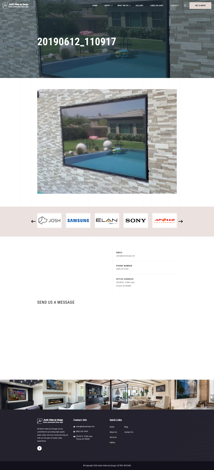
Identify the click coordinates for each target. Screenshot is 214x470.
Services (113, 437)
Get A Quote (200, 5)
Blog (126, 427)
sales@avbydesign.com (125, 256)
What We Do (123, 5)
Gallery (139, 5)
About (107, 5)
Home (95, 5)
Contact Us (128, 432)
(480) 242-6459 (156, 5)
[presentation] (33, 221)
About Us (113, 432)
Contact (174, 5)
